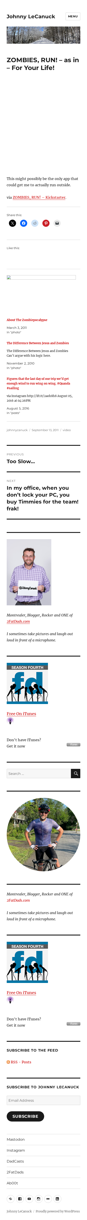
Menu (73, 16)
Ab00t (12, 1183)
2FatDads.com (18, 621)
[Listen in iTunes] (43, 683)
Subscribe (25, 1116)
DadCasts (15, 1161)
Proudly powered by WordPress (58, 1211)
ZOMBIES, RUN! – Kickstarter (39, 197)
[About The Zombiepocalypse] (41, 295)
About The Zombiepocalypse (27, 320)
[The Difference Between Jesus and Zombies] (41, 355)
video (67, 430)
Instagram (16, 1150)
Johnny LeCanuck (31, 16)
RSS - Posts (20, 1062)
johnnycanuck (17, 430)
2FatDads (15, 1172)
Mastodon (16, 1139)
